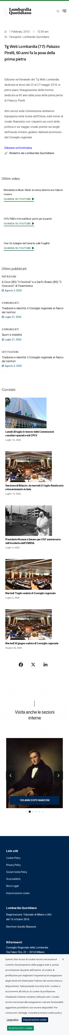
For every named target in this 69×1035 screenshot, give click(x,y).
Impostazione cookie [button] (18, 893)
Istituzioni (10, 352)
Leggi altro (13, 1019)
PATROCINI (9, 276)
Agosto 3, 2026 (13, 290)
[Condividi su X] (33, 664)
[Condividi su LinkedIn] (45, 664)
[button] (10, 775)
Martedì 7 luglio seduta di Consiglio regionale (30, 593)
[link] (19, 199)
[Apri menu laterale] (64, 11)
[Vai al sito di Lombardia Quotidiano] (17, 11)
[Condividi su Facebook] (21, 664)
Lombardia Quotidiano (35, 37)
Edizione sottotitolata (18, 148)
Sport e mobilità (12, 334)
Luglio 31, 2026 (12, 317)
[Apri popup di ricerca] (58, 11)
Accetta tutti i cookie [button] (20, 1028)
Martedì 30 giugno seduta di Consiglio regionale (31, 643)
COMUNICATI (10, 303)
